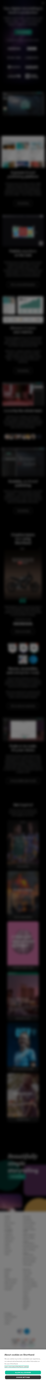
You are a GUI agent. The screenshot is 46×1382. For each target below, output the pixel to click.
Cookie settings (23, 1377)
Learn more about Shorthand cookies (16, 1367)
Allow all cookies (23, 1372)
